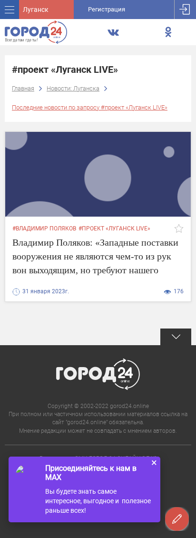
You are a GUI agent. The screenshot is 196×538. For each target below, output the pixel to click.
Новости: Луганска (73, 88)
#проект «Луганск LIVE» (114, 228)
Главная (23, 88)
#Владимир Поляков (44, 228)
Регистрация (106, 9)
